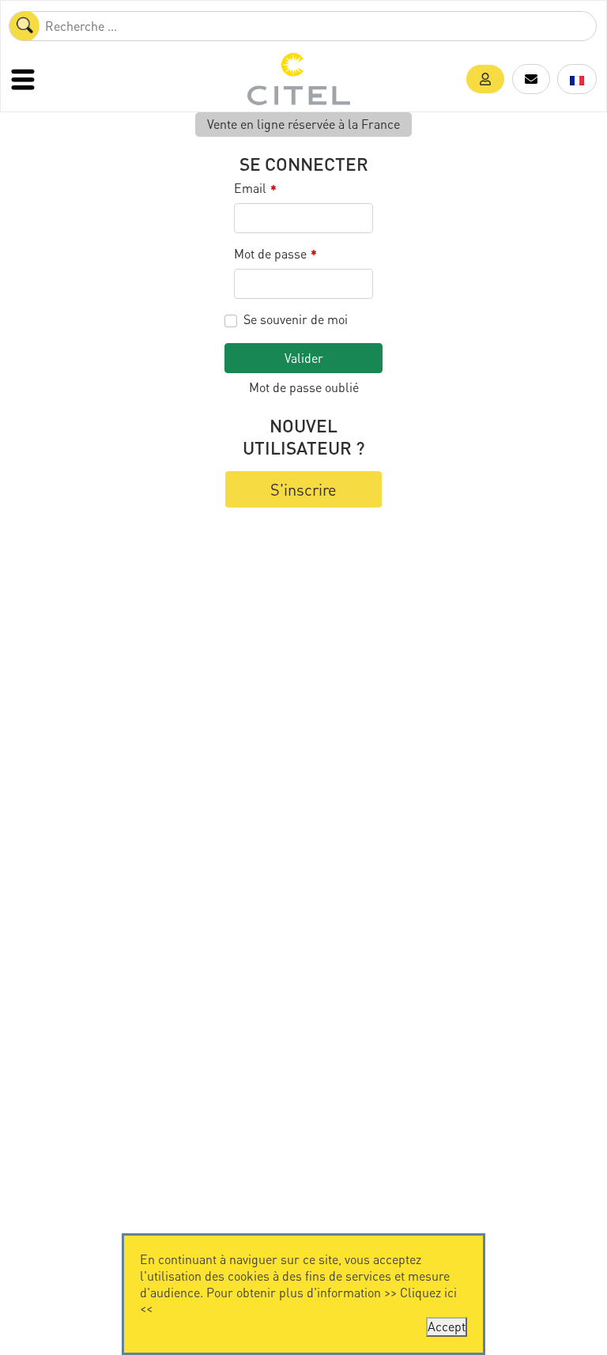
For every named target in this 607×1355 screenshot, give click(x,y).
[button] (485, 79)
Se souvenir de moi (295, 319)
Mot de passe (275, 254)
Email (255, 188)
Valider (304, 357)
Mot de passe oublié (304, 387)
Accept (447, 1326)
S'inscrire (303, 489)
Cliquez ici (428, 1292)
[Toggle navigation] (24, 79)
